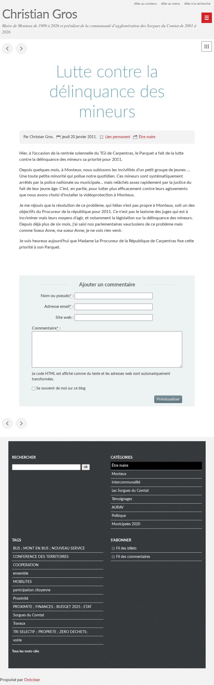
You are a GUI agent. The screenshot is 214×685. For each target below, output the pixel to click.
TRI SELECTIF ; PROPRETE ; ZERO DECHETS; (50, 632)
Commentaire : (46, 328)
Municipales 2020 (126, 524)
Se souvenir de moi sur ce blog (60, 388)
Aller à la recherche (197, 3)
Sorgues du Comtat (28, 615)
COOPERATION (26, 565)
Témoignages (122, 499)
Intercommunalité (126, 482)
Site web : (65, 317)
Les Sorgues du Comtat (130, 491)
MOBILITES (22, 582)
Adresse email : (59, 306)
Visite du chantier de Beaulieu (7, 48)
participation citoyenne (31, 590)
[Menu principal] (206, 18)
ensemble (20, 573)
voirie (17, 640)
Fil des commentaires (133, 557)
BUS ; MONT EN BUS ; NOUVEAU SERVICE (49, 548)
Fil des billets (126, 548)
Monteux (119, 474)
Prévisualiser (168, 399)
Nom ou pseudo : (57, 296)
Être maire (147, 137)
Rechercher (24, 457)
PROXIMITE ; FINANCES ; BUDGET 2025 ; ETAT (52, 607)
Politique (119, 516)
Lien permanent (117, 137)
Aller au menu (170, 3)
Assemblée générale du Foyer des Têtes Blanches (21, 48)
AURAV (117, 507)
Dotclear (32, 680)
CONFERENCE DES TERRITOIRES (41, 557)
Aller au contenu (145, 3)
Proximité (20, 598)
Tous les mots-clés (25, 651)
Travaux (19, 623)
